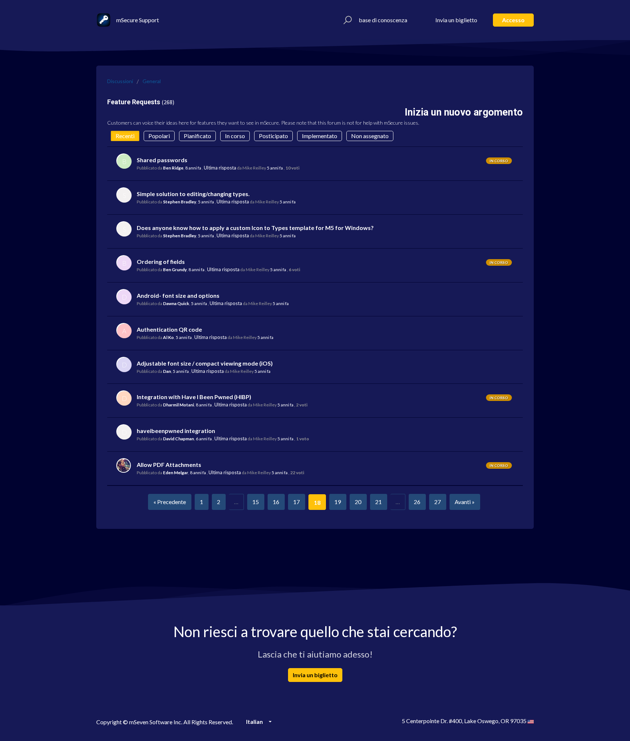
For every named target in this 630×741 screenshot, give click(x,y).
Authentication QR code (169, 329)
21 (378, 501)
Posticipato (273, 135)
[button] (346, 20)
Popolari (159, 135)
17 (296, 501)
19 (337, 501)
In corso (235, 135)
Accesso (513, 19)
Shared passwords (162, 159)
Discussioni (120, 81)
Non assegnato (370, 135)
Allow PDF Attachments (169, 464)
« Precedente (169, 501)
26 (417, 501)
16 (276, 501)
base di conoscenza (383, 19)
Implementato (319, 135)
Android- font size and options (178, 295)
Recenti (125, 135)
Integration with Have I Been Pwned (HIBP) (194, 396)
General (152, 81)
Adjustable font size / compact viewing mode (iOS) (205, 363)
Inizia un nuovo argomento (464, 112)
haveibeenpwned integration (176, 430)
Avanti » (465, 501)
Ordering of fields (161, 261)
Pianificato (197, 135)
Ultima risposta (220, 168)
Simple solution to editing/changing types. (193, 193)
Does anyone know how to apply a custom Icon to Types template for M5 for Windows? (255, 227)
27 (437, 501)
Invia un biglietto (456, 19)
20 (358, 501)
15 (255, 501)
